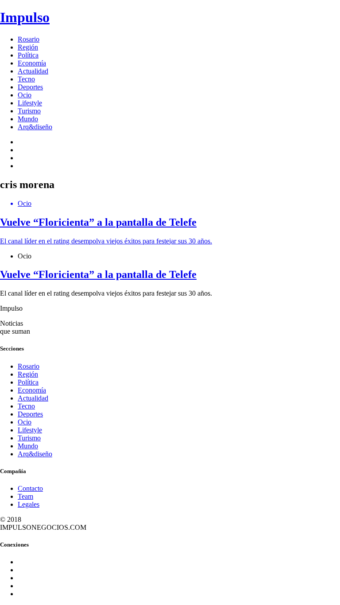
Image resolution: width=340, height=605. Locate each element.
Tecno (26, 79)
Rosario (28, 39)
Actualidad (33, 71)
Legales (28, 504)
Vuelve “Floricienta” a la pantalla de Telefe (98, 274)
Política (28, 55)
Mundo (28, 119)
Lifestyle (30, 103)
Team (25, 496)
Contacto (30, 488)
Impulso (25, 17)
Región (28, 47)
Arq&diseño (35, 127)
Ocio (24, 95)
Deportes (30, 87)
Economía (32, 63)
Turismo (29, 111)
